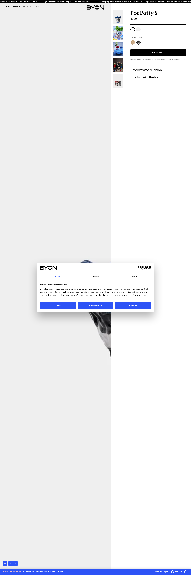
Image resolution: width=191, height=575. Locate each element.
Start (7, 6)
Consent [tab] (56, 276)
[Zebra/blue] (138, 42)
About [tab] (134, 276)
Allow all (133, 305)
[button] (158, 69)
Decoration (17, 6)
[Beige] (132, 42)
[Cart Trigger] (186, 572)
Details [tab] (95, 276)
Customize (94, 305)
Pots (26, 6)
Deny (58, 305)
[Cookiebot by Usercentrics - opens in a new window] (139, 268)
